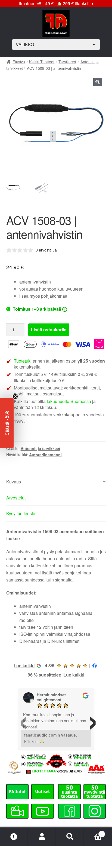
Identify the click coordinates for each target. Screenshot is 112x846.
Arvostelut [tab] (16, 498)
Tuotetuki (23, 361)
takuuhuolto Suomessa (69, 401)
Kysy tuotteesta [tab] (20, 513)
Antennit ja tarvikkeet (40, 448)
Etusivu (19, 61)
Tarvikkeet (67, 61)
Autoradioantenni (45, 454)
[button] (97, 82)
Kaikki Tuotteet (41, 61)
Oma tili (42, 837)
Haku (70, 837)
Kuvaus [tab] (13, 482)
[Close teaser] (15, 396)
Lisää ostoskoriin (49, 329)
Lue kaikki (24, 665)
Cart (93, 832)
